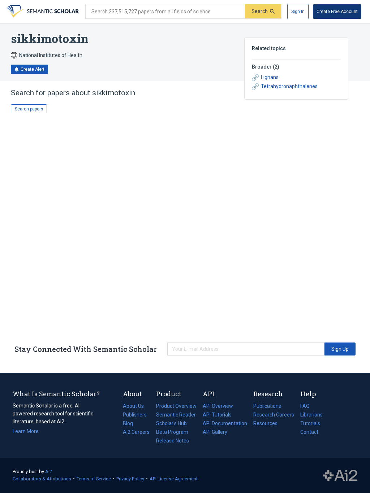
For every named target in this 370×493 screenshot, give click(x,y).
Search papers (29, 109)
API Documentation (225, 424)
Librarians (311, 415)
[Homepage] (42, 11)
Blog (131, 424)
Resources (265, 424)
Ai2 (48, 471)
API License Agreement (174, 478)
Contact (309, 432)
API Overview (218, 406)
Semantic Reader (176, 415)
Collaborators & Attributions (42, 478)
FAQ (305, 406)
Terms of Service (94, 478)
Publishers (135, 415)
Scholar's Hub (171, 423)
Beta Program (172, 432)
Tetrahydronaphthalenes (289, 86)
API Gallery (215, 432)
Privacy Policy (130, 478)
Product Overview (176, 406)
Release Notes (172, 441)
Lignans (270, 77)
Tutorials (310, 423)
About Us (133, 406)
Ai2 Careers (136, 432)
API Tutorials (217, 415)
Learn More (26, 431)
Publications (267, 406)
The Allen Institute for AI (340, 476)
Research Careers (273, 415)
